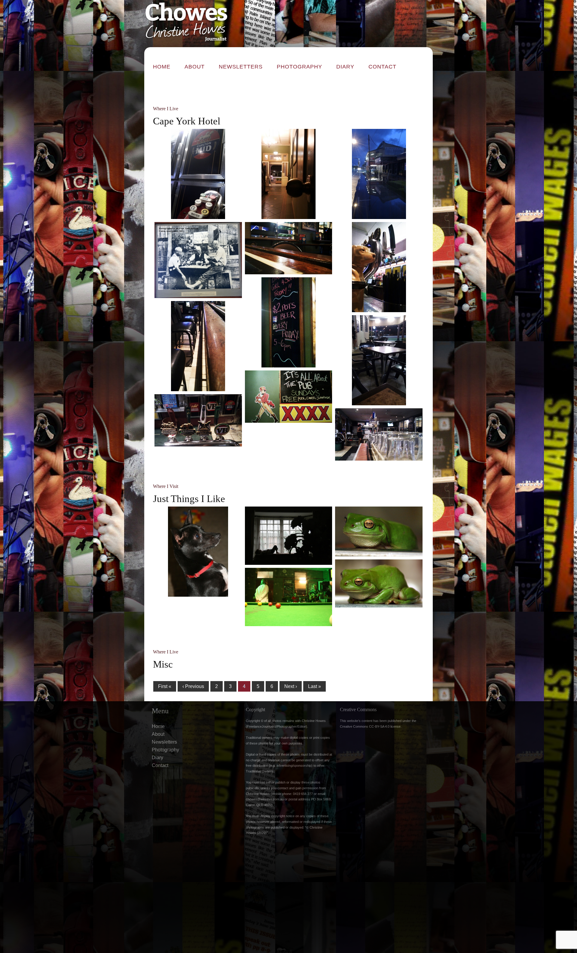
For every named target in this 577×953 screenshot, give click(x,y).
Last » (314, 686)
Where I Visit (165, 486)
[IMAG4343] (288, 322)
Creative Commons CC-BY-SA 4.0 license (370, 726)
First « (164, 686)
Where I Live (165, 108)
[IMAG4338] (288, 248)
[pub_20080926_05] (288, 597)
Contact (382, 67)
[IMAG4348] (288, 396)
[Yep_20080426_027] (198, 552)
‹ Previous (193, 686)
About (195, 67)
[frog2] (379, 583)
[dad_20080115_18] (288, 536)
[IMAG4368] (288, 174)
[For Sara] (198, 260)
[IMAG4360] (198, 174)
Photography (299, 67)
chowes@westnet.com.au (265, 799)
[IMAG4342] (379, 267)
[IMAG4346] (379, 360)
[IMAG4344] (198, 346)
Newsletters (241, 67)
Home (161, 67)
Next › (290, 686)
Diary (345, 67)
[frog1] (379, 531)
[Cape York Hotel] (379, 174)
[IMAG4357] (379, 434)
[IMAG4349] (198, 420)
